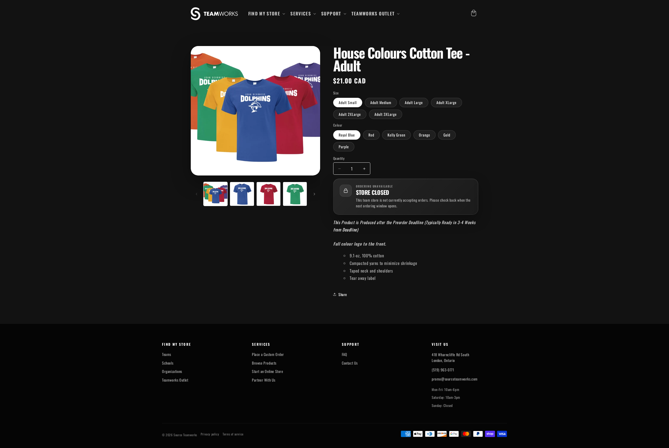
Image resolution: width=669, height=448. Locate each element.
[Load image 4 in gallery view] (295, 194)
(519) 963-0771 (443, 369)
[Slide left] (196, 194)
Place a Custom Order (268, 354)
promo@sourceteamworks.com (455, 379)
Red (371, 135)
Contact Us (350, 363)
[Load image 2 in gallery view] (242, 194)
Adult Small (348, 102)
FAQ (344, 354)
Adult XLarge (446, 102)
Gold (446, 135)
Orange (424, 135)
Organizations (172, 371)
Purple (344, 146)
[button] (266, 14)
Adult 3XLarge (385, 114)
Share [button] (342, 294)
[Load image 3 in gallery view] (268, 194)
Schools (167, 363)
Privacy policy (210, 434)
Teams (166, 354)
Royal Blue (347, 135)
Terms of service (233, 434)
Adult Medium (380, 102)
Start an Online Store (267, 371)
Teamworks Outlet (175, 380)
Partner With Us (263, 380)
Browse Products (264, 363)
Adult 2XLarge (350, 114)
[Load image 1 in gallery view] (215, 194)
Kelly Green (396, 135)
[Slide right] (314, 194)
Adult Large (414, 102)
